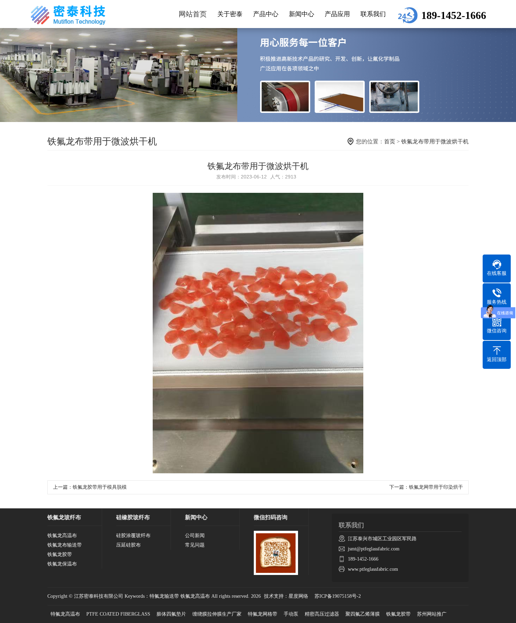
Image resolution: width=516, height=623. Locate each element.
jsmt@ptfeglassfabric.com (373, 548)
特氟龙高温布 (65, 614)
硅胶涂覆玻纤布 (133, 535)
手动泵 (291, 614)
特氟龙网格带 (262, 614)
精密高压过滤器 (322, 614)
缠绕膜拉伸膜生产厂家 (217, 614)
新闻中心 (301, 14)
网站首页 (193, 14)
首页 (389, 141)
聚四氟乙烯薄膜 (362, 614)
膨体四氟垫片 (171, 614)
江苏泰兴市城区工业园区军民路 (382, 538)
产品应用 (337, 14)
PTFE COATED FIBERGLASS (118, 614)
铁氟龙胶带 (59, 554)
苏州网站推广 (431, 614)
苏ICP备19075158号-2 (338, 596)
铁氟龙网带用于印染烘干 (436, 487)
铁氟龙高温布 (62, 535)
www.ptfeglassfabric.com (373, 569)
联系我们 (373, 14)
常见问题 (195, 545)
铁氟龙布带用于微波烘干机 (435, 141)
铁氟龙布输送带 (64, 545)
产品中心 (265, 14)
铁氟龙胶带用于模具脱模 (100, 487)
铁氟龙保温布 (62, 564)
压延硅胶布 (128, 545)
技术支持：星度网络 (286, 596)
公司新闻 (195, 535)
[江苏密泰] (68, 15)
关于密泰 (230, 14)
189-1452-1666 (363, 559)
